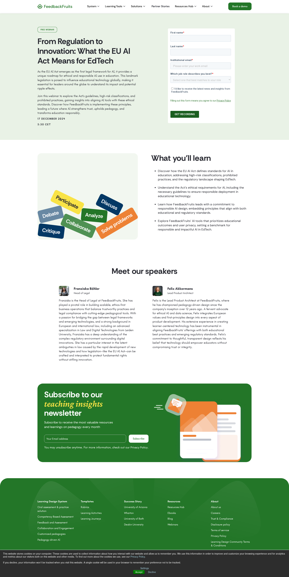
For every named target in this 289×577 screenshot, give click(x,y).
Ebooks (172, 513)
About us (216, 507)
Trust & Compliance (222, 518)
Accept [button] (138, 572)
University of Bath (134, 518)
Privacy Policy (137, 556)
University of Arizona (135, 507)
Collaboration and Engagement (55, 528)
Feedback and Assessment (52, 522)
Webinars (173, 524)
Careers (215, 513)
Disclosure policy (220, 524)
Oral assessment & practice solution (53, 508)
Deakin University (133, 524)
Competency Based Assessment (55, 516)
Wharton (129, 513)
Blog (170, 518)
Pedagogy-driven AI (48, 539)
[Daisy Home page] (54, 6)
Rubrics (85, 507)
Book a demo (240, 6)
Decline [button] (152, 572)
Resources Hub (176, 507)
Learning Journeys (91, 518)
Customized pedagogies (51, 533)
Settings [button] (144, 568)
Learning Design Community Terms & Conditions (230, 543)
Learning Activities (91, 513)
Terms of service (220, 530)
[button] (93, 6)
